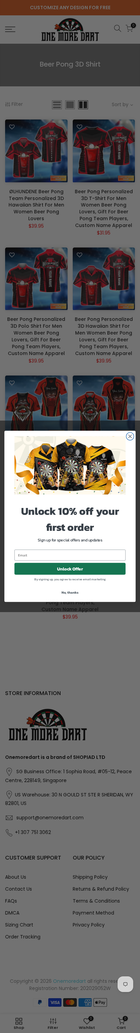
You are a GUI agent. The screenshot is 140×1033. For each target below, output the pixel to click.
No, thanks (70, 592)
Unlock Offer (70, 569)
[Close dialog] (130, 436)
